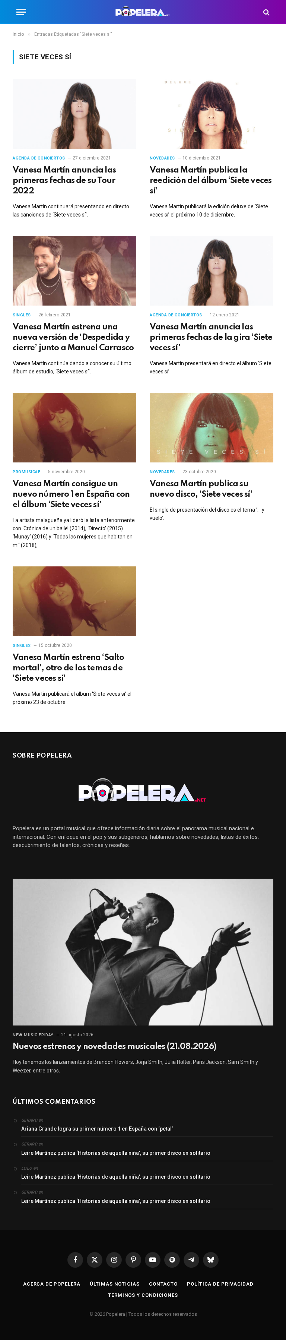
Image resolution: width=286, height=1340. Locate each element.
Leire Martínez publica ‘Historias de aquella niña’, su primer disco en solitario (115, 1153)
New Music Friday (33, 1035)
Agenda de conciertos (39, 158)
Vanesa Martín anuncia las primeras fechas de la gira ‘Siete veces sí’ (211, 337)
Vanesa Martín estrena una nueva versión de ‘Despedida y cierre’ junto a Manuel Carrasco (73, 337)
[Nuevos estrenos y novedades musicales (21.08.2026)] (143, 952)
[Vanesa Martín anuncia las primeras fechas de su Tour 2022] (74, 114)
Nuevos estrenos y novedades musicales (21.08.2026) (114, 1047)
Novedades (162, 158)
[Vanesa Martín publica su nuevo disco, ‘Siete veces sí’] (211, 427)
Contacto (163, 1284)
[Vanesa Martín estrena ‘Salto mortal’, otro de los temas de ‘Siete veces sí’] (74, 601)
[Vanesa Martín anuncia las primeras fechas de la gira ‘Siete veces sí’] (211, 271)
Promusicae (27, 472)
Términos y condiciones (143, 1295)
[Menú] (21, 12)
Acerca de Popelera (51, 1284)
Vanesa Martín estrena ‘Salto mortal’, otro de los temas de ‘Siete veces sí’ (68, 668)
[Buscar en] (266, 12)
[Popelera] (143, 12)
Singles (22, 315)
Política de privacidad (220, 1284)
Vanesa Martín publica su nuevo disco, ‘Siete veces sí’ (201, 489)
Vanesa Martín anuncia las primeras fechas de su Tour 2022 (64, 180)
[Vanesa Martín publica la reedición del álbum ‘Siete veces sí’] (211, 114)
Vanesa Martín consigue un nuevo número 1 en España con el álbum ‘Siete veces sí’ (71, 494)
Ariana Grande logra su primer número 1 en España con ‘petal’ (97, 1129)
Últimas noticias (115, 1284)
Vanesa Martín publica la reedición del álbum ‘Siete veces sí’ (210, 180)
